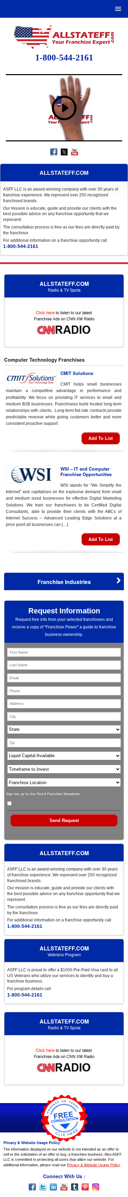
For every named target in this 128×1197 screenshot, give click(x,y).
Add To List (100, 438)
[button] (117, 8)
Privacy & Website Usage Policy (93, 1165)
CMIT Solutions (76, 373)
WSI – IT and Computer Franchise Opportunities (86, 471)
